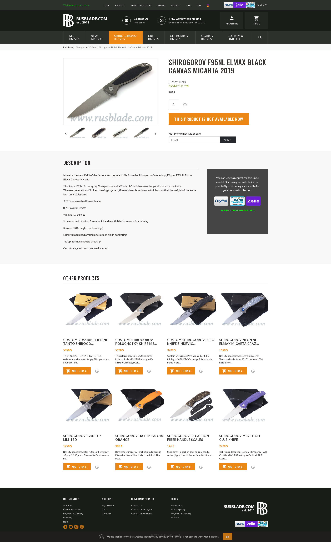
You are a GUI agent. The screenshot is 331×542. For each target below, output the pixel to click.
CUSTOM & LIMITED (235, 37)
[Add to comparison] (185, 104)
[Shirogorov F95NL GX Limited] (87, 406)
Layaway (161, 5)
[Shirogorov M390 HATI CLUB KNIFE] (243, 406)
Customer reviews (72, 509)
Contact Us (141, 18)
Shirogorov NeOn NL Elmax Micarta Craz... (239, 342)
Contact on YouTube (141, 513)
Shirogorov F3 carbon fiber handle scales (188, 438)
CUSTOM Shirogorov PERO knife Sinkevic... (190, 342)
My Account (108, 505)
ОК (227, 537)
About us (120, 5)
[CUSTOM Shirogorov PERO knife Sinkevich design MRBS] (191, 310)
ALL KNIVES (74, 37)
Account (176, 5)
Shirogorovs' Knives (125, 37)
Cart (188, 5)
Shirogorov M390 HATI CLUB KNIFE (239, 438)
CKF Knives (153, 37)
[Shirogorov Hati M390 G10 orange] (139, 406)
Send (228, 140)
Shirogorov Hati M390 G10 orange (139, 438)
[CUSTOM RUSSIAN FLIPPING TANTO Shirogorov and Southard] (87, 310)
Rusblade (68, 47)
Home (107, 5)
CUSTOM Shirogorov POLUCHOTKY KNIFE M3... (136, 342)
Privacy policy (178, 509)
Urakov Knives (207, 37)
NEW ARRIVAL (97, 37)
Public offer (177, 505)
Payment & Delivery (141, 5)
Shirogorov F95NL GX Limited (82, 438)
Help (199, 5)
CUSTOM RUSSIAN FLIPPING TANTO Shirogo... (85, 342)
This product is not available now (208, 119)
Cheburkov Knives (179, 37)
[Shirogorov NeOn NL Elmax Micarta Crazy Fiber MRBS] (243, 310)
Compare (106, 513)
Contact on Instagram (142, 509)
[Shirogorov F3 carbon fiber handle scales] (191, 406)
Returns (175, 517)
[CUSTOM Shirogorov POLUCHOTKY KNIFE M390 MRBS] (139, 310)
